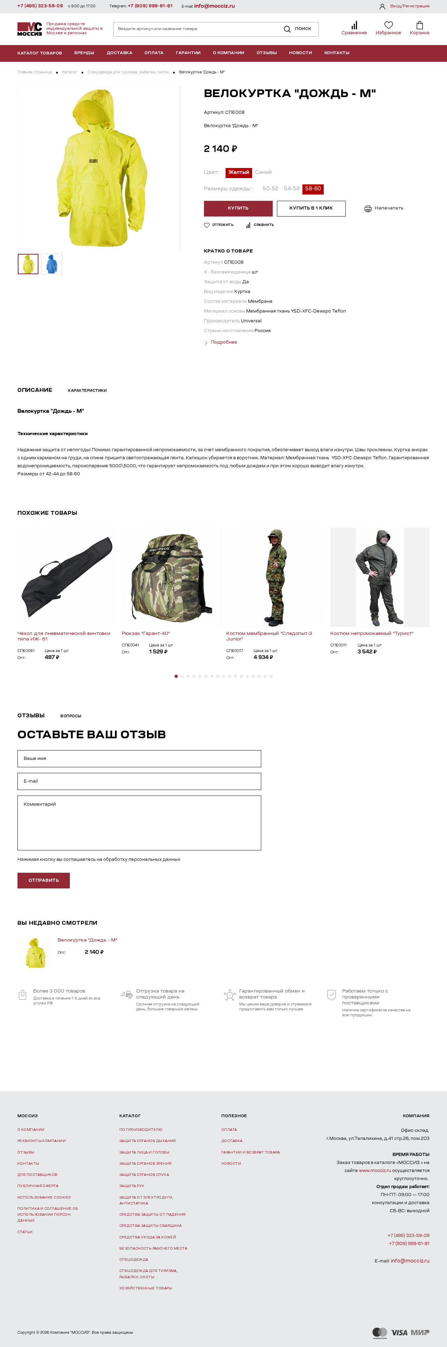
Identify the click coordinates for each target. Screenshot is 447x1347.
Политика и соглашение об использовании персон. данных (47, 1215)
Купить (238, 208)
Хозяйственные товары (145, 1288)
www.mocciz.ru (375, 1171)
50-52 (270, 189)
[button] (176, 676)
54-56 (292, 189)
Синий (263, 172)
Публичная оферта (37, 1186)
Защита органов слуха (144, 1175)
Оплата (154, 53)
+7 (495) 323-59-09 (40, 6)
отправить (44, 881)
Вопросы (71, 716)
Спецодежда (133, 1259)
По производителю (140, 1130)
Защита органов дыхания (147, 1141)
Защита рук (132, 1186)
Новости (300, 53)
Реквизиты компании (41, 1141)
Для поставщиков (37, 1175)
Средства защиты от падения (152, 1214)
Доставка (120, 53)
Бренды (84, 53)
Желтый (238, 172)
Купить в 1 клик (311, 208)
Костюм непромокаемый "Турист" (371, 633)
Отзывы (267, 53)
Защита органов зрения (145, 1163)
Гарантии (188, 53)
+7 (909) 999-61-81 (150, 6)
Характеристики (87, 391)
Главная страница (34, 72)
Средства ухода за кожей (147, 1237)
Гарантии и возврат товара (250, 1152)
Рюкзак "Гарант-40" (146, 633)
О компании (228, 53)
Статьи (25, 1232)
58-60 (313, 189)
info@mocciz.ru (214, 6)
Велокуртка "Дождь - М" (87, 940)
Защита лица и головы (144, 1152)
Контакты (337, 53)
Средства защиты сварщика (150, 1226)
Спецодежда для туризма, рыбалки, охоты (128, 72)
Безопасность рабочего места (153, 1248)
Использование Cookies (44, 1197)
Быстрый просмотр (67, 577)
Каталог (69, 72)
